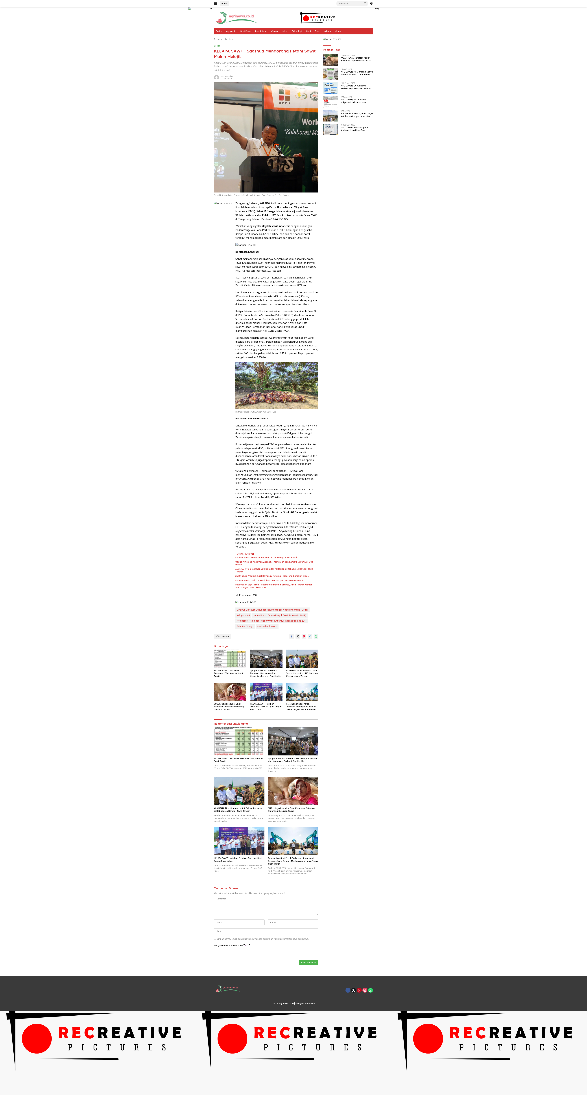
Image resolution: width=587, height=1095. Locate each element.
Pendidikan (260, 31)
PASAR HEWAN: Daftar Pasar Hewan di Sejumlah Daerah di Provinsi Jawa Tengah (356, 59)
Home (224, 3)
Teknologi (297, 31)
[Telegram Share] (310, 636)
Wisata (274, 31)
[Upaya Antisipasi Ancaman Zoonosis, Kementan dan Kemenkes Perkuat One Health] (266, 659)
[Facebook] (347, 990)
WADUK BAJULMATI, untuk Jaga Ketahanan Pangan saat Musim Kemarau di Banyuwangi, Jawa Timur (357, 115)
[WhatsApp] (370, 990)
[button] (365, 3)
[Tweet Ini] (297, 636)
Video (338, 31)
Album (327, 31)
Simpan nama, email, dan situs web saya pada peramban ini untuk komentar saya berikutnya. (263, 938)
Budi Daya (245, 31)
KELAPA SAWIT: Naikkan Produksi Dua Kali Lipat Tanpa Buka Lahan (269, 580)
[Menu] (216, 3)
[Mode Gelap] (371, 3)
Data (317, 31)
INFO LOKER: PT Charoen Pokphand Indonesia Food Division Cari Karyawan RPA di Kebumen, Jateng (356, 101)
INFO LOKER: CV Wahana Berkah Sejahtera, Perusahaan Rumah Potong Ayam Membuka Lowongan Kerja (356, 87)
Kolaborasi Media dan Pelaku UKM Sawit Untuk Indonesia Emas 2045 (272, 620)
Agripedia (231, 31)
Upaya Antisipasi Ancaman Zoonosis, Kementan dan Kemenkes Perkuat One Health (274, 563)
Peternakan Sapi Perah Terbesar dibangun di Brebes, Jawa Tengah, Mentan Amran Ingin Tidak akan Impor (273, 586)
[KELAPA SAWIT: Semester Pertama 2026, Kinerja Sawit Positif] (230, 659)
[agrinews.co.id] (237, 17)
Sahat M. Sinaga (245, 626)
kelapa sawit (243, 615)
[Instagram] (364, 990)
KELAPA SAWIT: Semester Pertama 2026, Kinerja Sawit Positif (266, 557)
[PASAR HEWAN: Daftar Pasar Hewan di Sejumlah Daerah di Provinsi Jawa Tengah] (330, 60)
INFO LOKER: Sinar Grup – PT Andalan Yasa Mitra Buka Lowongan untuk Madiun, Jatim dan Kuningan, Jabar (356, 129)
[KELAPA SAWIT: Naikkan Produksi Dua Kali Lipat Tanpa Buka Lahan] (266, 692)
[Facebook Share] (291, 636)
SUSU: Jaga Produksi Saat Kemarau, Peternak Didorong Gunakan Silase (272, 576)
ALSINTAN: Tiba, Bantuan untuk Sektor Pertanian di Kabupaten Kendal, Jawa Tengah (274, 570)
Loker (285, 31)
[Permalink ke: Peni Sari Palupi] (216, 77)
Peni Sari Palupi (226, 76)
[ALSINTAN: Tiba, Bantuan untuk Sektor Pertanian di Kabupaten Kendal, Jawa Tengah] (302, 659)
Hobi (308, 31)
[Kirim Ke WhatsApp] (316, 636)
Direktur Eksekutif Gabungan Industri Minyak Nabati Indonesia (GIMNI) (272, 609)
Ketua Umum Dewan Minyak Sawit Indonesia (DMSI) (280, 615)
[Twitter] (353, 990)
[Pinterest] (359, 990)
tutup (210, 8)
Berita (219, 31)
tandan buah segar (267, 626)
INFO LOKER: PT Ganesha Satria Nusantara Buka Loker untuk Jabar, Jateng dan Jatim (357, 73)
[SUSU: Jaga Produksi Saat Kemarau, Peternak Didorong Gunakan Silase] (230, 692)
